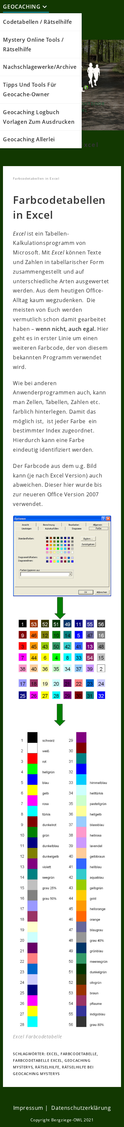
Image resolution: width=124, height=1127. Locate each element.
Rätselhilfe (47, 1066)
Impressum (28, 1107)
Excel (52, 1053)
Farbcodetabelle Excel (37, 1060)
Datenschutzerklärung (81, 1107)
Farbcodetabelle (79, 1053)
